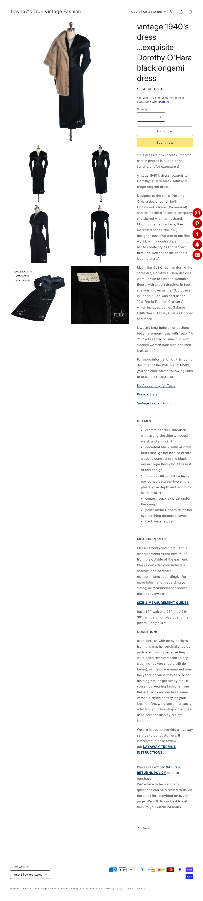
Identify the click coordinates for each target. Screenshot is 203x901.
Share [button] (146, 828)
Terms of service (135, 888)
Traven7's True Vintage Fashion (38, 888)
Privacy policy (114, 888)
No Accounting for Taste (156, 386)
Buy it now (165, 142)
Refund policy (94, 888)
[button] (172, 11)
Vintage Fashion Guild (154, 403)
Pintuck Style (147, 394)
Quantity (142, 109)
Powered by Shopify (70, 888)
